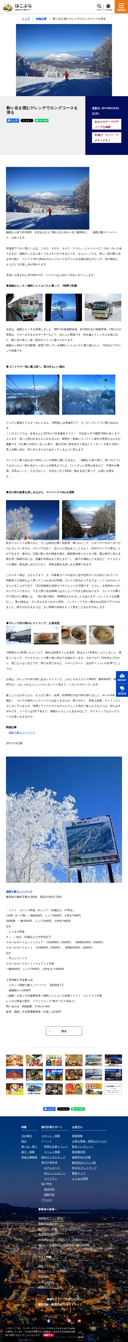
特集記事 (41, 19)
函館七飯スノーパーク (22, 732)
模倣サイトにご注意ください (64, 1299)
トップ (26, 19)
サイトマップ (74, 1304)
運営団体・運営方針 (50, 1304)
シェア (14, 120)
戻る (64, 1031)
